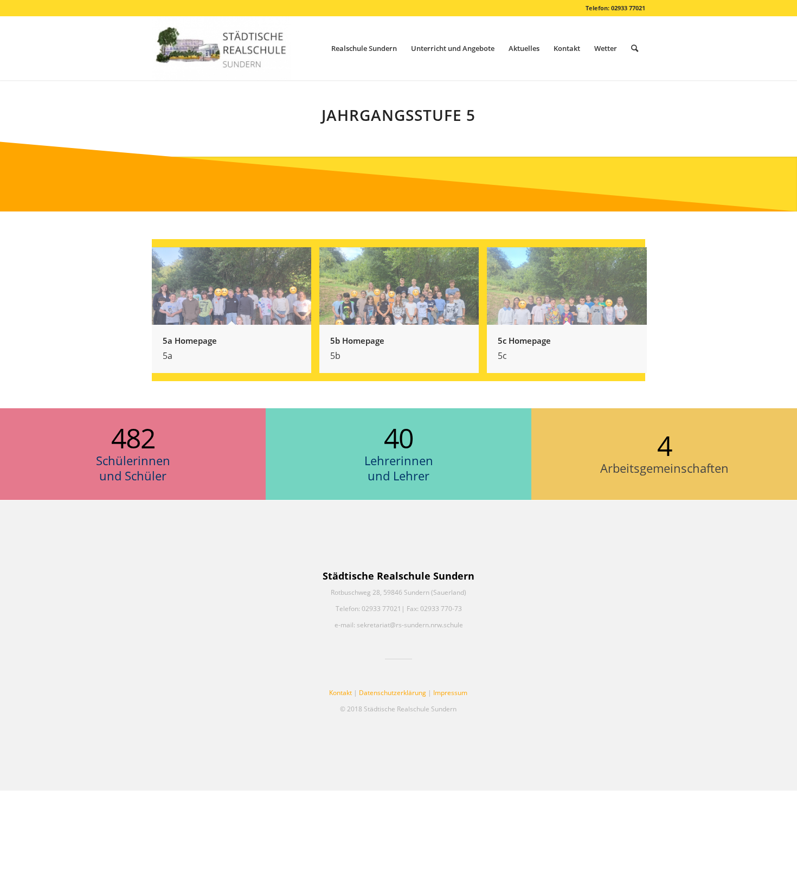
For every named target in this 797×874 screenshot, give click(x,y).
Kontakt (340, 692)
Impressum (450, 692)
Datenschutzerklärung (392, 692)
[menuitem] (364, 48)
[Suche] (634, 48)
